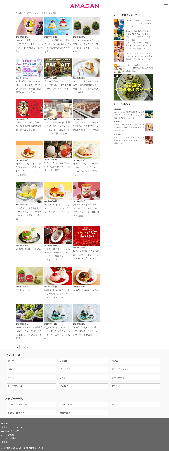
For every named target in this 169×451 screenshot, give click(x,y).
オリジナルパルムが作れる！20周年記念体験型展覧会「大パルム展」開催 (28, 126)
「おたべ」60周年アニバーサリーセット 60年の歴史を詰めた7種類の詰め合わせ (139, 68)
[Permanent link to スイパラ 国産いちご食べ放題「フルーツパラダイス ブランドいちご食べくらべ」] (86, 244)
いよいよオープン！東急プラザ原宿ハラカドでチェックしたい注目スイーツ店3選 (86, 126)
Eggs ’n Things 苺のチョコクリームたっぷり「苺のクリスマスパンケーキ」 (57, 293)
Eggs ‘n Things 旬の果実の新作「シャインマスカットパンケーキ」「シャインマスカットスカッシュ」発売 (129, 115)
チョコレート (66, 360)
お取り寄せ (65, 412)
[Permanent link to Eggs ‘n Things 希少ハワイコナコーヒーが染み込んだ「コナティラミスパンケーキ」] (86, 283)
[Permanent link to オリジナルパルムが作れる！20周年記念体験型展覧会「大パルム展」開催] (29, 115)
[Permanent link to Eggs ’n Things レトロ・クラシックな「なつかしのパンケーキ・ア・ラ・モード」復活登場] (29, 156)
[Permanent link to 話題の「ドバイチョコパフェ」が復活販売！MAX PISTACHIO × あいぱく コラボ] (58, 74)
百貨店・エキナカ (16, 412)
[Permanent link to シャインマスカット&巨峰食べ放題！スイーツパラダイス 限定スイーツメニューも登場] (29, 320)
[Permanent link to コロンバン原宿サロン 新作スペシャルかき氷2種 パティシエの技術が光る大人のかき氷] (58, 33)
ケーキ (11, 360)
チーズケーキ (118, 377)
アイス (11, 377)
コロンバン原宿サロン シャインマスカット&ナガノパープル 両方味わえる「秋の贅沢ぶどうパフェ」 (129, 127)
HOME (4, 423)
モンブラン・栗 (15, 386)
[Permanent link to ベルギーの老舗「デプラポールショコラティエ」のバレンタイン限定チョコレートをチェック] (58, 242)
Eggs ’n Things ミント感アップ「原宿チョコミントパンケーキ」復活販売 (85, 331)
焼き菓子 (64, 386)
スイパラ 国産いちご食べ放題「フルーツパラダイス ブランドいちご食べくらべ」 (86, 254)
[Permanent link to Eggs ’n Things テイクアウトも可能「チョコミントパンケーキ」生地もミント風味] (58, 320)
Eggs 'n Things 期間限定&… (29, 248)
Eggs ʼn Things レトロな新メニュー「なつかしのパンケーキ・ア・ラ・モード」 (57, 208)
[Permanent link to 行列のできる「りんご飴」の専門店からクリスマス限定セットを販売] (58, 156)
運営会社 (5, 441)
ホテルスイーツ (67, 404)
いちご (11, 369)
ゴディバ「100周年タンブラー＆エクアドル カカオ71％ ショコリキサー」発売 (139, 23)
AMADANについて (10, 430)
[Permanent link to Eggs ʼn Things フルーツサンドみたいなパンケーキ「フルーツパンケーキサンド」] (86, 156)
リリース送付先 (8, 438)
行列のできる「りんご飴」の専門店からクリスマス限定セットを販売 (57, 166)
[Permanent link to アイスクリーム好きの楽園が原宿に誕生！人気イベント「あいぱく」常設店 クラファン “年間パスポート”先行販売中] (58, 115)
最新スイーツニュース (11, 427)
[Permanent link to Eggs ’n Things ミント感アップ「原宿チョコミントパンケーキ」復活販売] (86, 320)
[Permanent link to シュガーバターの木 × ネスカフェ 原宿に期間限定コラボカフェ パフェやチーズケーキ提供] (86, 74)
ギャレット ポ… (23, 289)
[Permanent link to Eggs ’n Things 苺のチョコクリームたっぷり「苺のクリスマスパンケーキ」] (58, 283)
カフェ (115, 404)
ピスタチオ (65, 369)
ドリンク (116, 386)
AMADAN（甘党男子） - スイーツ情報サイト (33, 13)
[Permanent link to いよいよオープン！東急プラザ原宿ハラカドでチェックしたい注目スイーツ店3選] (86, 115)
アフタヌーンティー (121, 369)
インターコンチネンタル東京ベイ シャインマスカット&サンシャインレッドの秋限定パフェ (140, 45)
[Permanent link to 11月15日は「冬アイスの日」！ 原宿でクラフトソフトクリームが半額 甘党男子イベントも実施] (29, 74)
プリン (63, 377)
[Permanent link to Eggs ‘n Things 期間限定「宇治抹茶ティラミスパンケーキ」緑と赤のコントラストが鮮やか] (29, 242)
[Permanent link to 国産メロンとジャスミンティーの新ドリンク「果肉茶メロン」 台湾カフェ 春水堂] (29, 201)
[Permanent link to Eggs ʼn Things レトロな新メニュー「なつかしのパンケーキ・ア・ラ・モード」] (58, 197)
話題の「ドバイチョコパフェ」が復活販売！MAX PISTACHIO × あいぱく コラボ (57, 85)
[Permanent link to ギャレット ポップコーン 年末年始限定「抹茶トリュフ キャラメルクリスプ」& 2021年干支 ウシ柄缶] (29, 283)
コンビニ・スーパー (17, 404)
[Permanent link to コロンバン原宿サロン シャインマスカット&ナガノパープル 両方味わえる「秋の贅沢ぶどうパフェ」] (29, 33)
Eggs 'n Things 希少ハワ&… (86, 289)
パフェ (115, 360)
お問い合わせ (7, 434)
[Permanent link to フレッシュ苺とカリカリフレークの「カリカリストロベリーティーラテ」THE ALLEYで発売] (86, 197)
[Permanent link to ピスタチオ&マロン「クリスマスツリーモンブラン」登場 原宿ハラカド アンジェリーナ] (86, 33)
